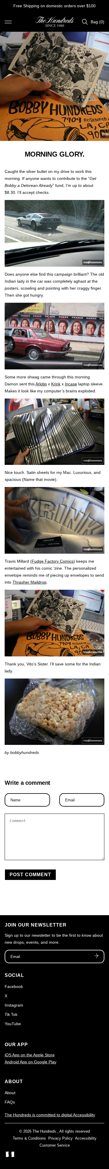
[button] (8, 21)
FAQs (10, 1102)
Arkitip (41, 384)
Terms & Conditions (29, 1138)
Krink (55, 384)
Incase (71, 384)
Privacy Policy (60, 1138)
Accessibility (86, 1138)
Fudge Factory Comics (53, 561)
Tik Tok (11, 1014)
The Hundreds (44, 1131)
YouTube (13, 1023)
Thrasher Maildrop (29, 582)
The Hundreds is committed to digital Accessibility (50, 1115)
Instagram (14, 1005)
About (10, 1092)
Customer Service (55, 1145)
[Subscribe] (96, 956)
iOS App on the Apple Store (30, 1055)
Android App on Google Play (30, 1062)
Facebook (14, 986)
